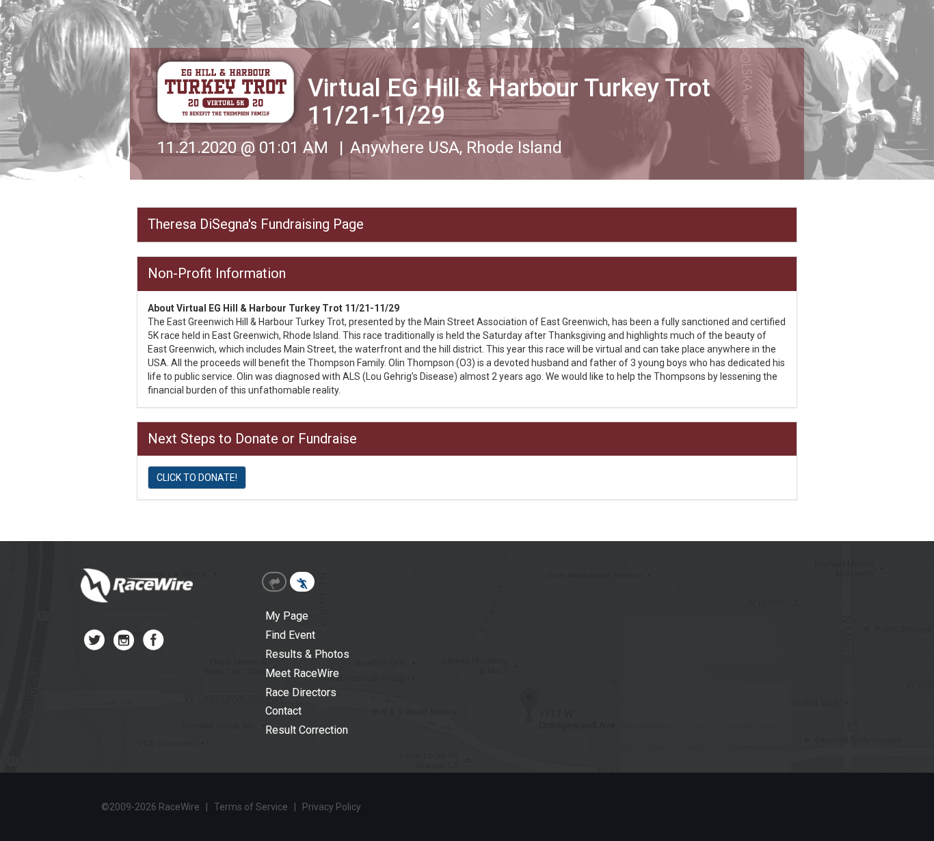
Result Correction (306, 729)
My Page (286, 615)
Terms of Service (251, 806)
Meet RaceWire (302, 673)
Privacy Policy (331, 806)
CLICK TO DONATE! (197, 477)
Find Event (290, 635)
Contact (283, 710)
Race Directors (300, 692)
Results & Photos (307, 654)
